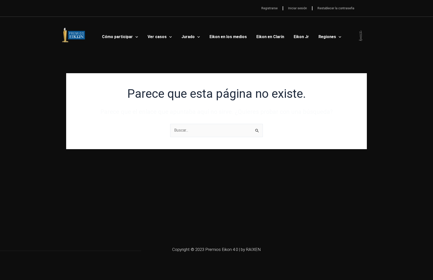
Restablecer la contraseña (335, 8)
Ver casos (157, 36)
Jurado (188, 36)
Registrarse (269, 8)
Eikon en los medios (228, 36)
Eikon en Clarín (270, 36)
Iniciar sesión (297, 8)
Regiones (327, 36)
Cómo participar (117, 36)
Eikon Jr (301, 36)
